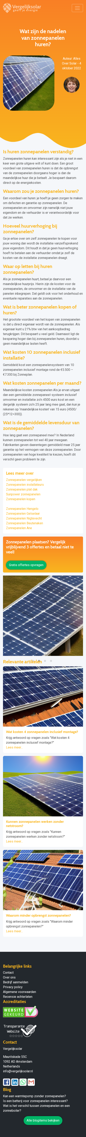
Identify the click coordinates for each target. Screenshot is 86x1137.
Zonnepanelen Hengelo (22, 509)
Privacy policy (13, 987)
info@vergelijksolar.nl (18, 1071)
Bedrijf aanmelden (15, 982)
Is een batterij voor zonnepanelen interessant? (35, 1101)
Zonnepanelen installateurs (25, 485)
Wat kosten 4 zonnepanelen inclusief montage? (42, 732)
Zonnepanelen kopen (20, 499)
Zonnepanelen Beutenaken (24, 523)
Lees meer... (14, 747)
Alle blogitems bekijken (43, 1120)
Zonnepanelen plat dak (22, 489)
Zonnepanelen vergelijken (24, 480)
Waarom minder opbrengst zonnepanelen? (38, 915)
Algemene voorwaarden (19, 992)
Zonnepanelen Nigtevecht (24, 518)
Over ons (9, 977)
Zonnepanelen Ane (19, 528)
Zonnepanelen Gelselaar (23, 513)
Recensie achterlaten (17, 997)
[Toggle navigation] (77, 8)
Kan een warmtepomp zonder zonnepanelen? (34, 1096)
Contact (8, 972)
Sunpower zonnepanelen (23, 494)
